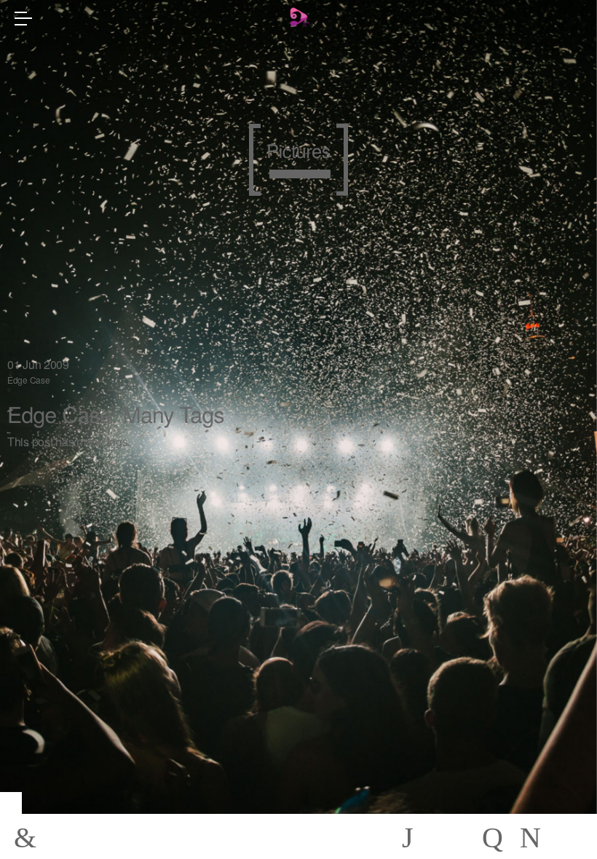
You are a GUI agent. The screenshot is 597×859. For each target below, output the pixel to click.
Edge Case (28, 379)
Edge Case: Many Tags (115, 414)
